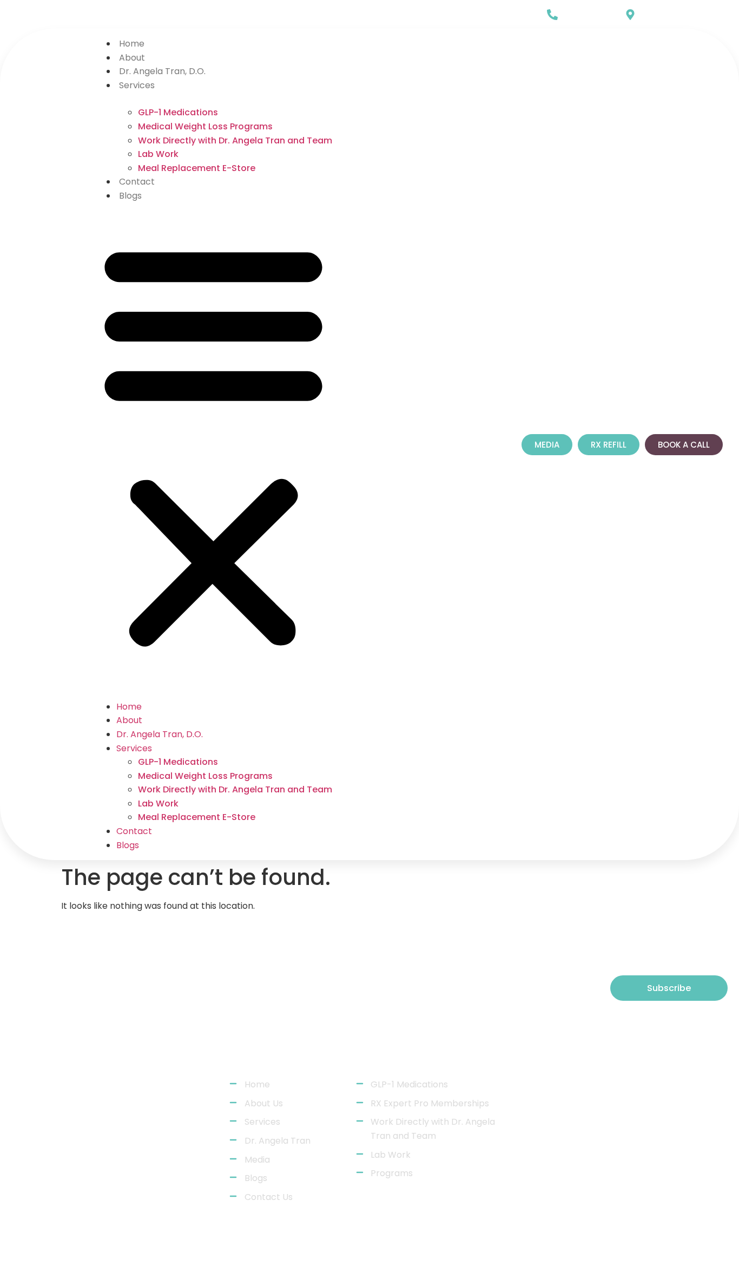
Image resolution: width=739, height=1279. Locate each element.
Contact (137, 181)
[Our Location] (630, 14)
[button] (213, 444)
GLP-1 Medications (178, 112)
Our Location (668, 11)
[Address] (561, 1181)
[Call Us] (552, 14)
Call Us (577, 11)
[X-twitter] (92, 16)
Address (603, 1175)
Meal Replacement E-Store (196, 168)
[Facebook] (46, 16)
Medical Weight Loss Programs (205, 126)
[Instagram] (69, 16)
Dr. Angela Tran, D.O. (162, 71)
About (132, 57)
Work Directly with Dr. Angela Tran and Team (235, 140)
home (131, 43)
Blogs (130, 195)
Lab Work (158, 154)
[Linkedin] (24, 16)
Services (137, 85)
